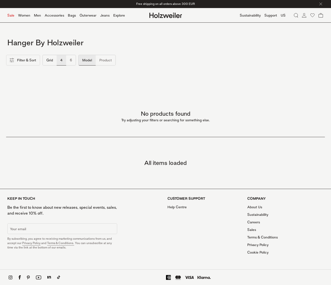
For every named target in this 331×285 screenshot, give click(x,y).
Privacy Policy (31, 243)
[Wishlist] (312, 15)
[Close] (321, 4)
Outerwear (88, 15)
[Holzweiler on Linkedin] (49, 277)
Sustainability (257, 214)
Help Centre (177, 207)
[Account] (304, 15)
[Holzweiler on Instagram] (10, 277)
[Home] (165, 15)
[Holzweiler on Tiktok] (59, 277)
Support (270, 15)
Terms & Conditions (262, 237)
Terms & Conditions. (60, 243)
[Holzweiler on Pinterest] (28, 277)
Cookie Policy (258, 252)
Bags (72, 15)
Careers (253, 222)
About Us (254, 207)
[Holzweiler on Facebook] (19, 277)
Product (105, 60)
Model (87, 60)
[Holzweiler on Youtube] (38, 277)
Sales (251, 230)
